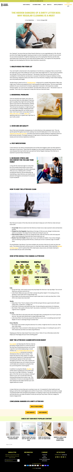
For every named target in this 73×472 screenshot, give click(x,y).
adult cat (26, 113)
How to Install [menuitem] (26, 4)
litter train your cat (15, 113)
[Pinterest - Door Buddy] (61, 457)
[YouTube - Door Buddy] (63, 457)
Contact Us (44, 454)
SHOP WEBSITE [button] (30, 412)
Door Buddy (13, 344)
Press (44, 456)
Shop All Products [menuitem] (58, 4)
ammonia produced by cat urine (18, 133)
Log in (68, 2)
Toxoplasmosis (31, 82)
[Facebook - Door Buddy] (58, 457)
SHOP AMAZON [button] (42, 412)
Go (18, 460)
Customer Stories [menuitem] (37, 4)
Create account (68, 4)
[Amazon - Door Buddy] (65, 457)
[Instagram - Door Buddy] (59, 457)
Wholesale (44, 457)
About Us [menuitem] (49, 4)
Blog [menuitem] (44, 4)
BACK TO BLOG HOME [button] (36, 406)
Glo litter (29, 369)
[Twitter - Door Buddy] (56, 457)
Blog (28, 454)
